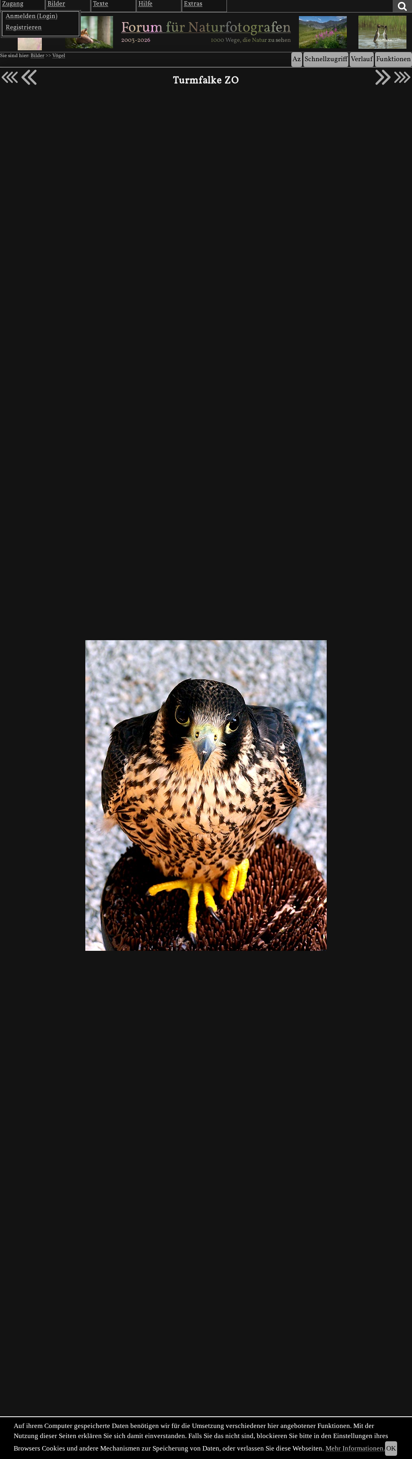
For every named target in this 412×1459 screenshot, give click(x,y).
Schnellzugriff (326, 59)
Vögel (58, 56)
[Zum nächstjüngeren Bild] (9, 77)
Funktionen (393, 59)
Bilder (37, 56)
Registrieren (24, 27)
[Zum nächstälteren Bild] (402, 77)
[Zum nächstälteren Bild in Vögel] (383, 77)
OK (391, 1448)
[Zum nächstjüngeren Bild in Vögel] (29, 77)
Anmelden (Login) (32, 16)
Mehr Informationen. (355, 1448)
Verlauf (362, 59)
